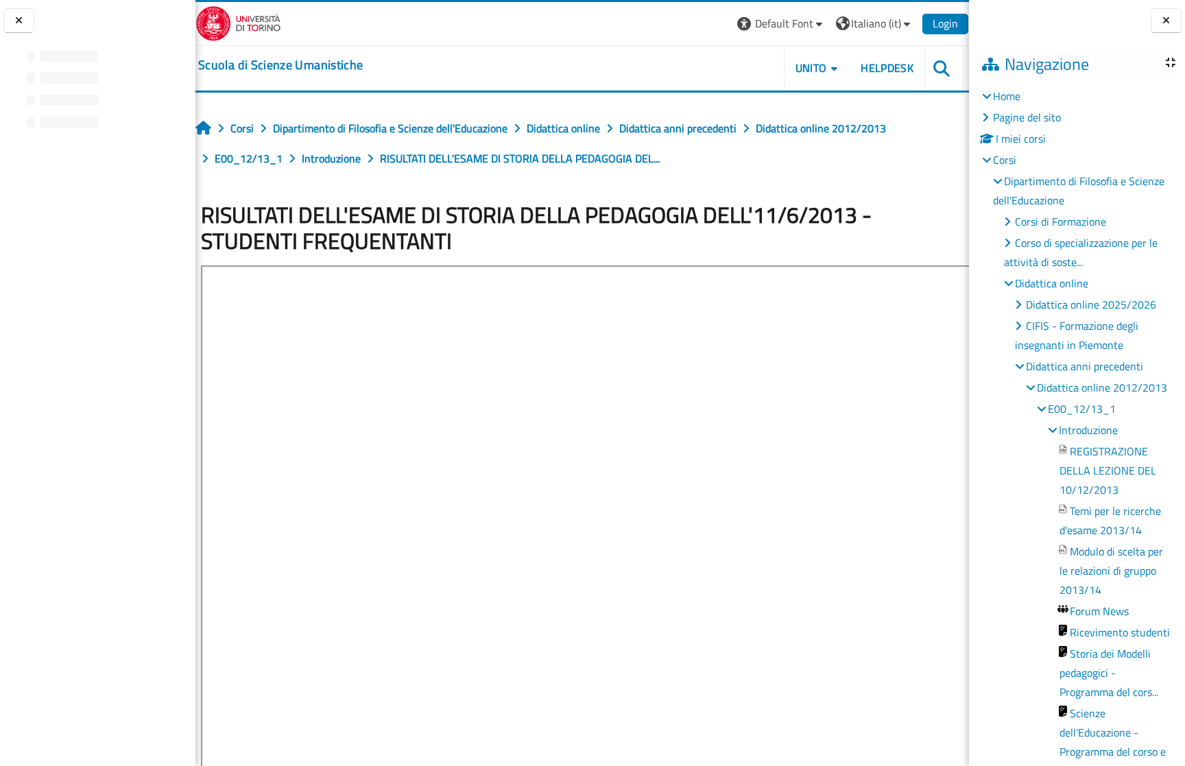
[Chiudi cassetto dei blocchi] (1166, 21)
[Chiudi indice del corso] (18, 21)
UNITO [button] (811, 68)
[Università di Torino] (238, 22)
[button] (781, 23)
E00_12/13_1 (1082, 408)
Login (945, 23)
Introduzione (1088, 430)
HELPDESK (887, 68)
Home (1006, 96)
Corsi (1004, 160)
